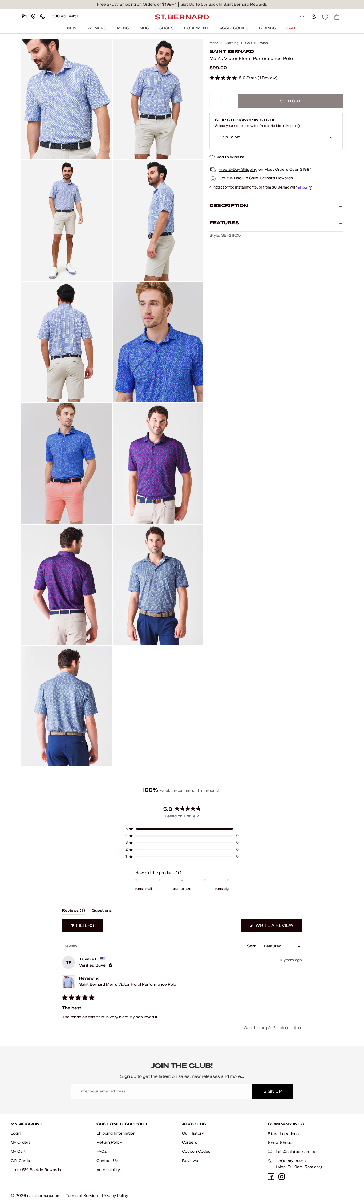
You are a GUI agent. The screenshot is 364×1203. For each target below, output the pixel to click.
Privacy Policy (115, 1195)
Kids (144, 28)
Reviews (190, 1161)
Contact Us (107, 1161)
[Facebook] (271, 1176)
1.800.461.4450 (291, 1161)
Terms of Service (82, 1195)
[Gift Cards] (24, 16)
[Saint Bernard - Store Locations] (33, 16)
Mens (123, 28)
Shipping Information (115, 1133)
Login (16, 1133)
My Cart (18, 1151)
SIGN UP (272, 1091)
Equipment (196, 28)
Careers (189, 1142)
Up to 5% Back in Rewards (36, 1170)
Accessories (233, 28)
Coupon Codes (196, 1151)
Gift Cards (20, 1161)
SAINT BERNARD (231, 51)
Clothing (232, 43)
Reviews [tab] (73, 911)
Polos (263, 43)
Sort (252, 946)
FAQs (101, 1151)
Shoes (166, 28)
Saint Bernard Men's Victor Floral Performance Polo (127, 984)
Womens (96, 28)
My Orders (21, 1142)
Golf (248, 43)
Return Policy (109, 1142)
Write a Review (278, 927)
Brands (267, 28)
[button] (243, 78)
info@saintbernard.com (298, 1151)
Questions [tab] (102, 911)
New (72, 28)
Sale (291, 28)
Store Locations (283, 1133)
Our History (193, 1133)
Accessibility (108, 1170)
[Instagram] (281, 1176)
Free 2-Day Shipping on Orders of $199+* (136, 4)
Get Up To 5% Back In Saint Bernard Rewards (224, 4)
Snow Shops (280, 1142)
